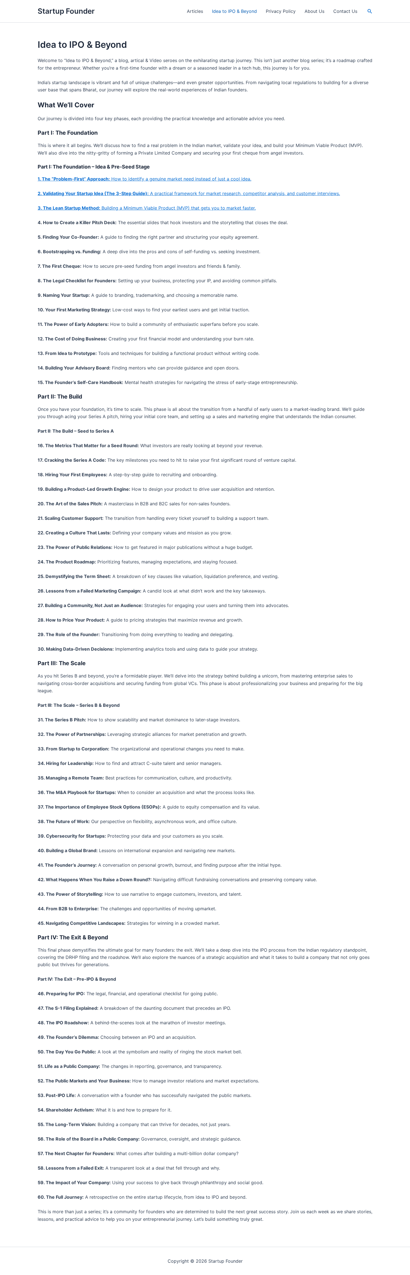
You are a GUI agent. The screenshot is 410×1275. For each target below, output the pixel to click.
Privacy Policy (281, 11)
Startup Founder (66, 11)
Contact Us (345, 11)
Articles (195, 11)
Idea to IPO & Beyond (234, 11)
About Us (314, 11)
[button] (369, 11)
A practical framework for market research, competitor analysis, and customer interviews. (189, 193)
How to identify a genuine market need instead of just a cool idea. (144, 179)
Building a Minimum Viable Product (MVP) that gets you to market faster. (147, 208)
